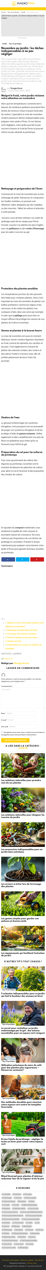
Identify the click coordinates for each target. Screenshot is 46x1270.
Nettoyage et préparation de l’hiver (22, 630)
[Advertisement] (23, 159)
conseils (6, 1205)
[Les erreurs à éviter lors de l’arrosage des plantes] (23, 869)
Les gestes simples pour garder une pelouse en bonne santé (20, 919)
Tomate (30, 1244)
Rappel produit (9, 1237)
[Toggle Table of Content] (3, 619)
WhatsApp (24, 1247)
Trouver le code (9, 1247)
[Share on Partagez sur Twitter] (23, 559)
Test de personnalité (29, 1240)
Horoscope (33, 1208)
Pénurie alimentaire (20, 1233)
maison (6, 1226)
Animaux (17, 1194)
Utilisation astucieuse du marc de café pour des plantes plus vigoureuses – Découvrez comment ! (21, 1067)
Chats (32, 1201)
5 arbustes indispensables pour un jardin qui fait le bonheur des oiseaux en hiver (23, 994)
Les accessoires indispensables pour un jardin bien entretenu (21, 850)
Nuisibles (19, 1230)
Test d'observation (10, 1240)
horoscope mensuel (34, 1215)
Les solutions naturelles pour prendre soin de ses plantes (21, 781)
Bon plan (22, 1201)
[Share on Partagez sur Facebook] (8, 559)
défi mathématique (30, 1205)
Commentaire (7, 686)
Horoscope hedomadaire (13, 1215)
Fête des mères (19, 1208)
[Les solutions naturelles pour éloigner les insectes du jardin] (23, 800)
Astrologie (7, 1198)
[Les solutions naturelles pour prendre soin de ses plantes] (23, 765)
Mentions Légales (27, 1260)
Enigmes (7, 1208)
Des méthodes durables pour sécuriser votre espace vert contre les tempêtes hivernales (21, 1104)
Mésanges (27, 1226)
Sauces (32, 1237)
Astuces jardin (31, 1198)
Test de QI (7, 1244)
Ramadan (35, 1233)
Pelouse (40, 1230)
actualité (7, 1194)
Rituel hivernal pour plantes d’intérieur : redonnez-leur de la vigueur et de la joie (22, 1177)
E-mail (4, 720)
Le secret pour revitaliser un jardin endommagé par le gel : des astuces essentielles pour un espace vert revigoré (23, 1030)
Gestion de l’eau (14, 641)
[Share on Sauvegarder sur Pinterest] (37, 559)
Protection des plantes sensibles (21, 634)
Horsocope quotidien (31, 1219)
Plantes (6, 1233)
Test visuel (19, 1244)
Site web (4, 727)
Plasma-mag (31, 1263)
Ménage (16, 1226)
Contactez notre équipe (10, 1260)
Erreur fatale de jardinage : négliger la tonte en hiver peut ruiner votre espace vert (22, 1141)
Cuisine (16, 1205)
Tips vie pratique (8, 990)
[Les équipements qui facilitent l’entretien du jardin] (23, 938)
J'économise (18, 1223)
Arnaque (28, 1194)
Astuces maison (9, 1201)
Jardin (17, 654)
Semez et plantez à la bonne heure (22, 637)
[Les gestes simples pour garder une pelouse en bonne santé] (23, 903)
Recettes (22, 1237)
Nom (3, 713)
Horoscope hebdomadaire (32, 1212)
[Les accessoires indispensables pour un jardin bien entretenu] (23, 834)
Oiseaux (30, 1230)
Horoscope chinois (11, 1212)
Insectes (7, 1223)
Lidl (37, 1223)
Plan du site (39, 1260)
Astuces (7, 654)
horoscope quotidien (11, 1219)
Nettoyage (8, 1230)
